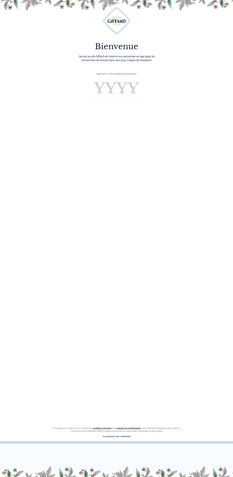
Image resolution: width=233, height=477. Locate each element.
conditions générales (102, 428)
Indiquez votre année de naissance (117, 74)
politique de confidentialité (128, 428)
